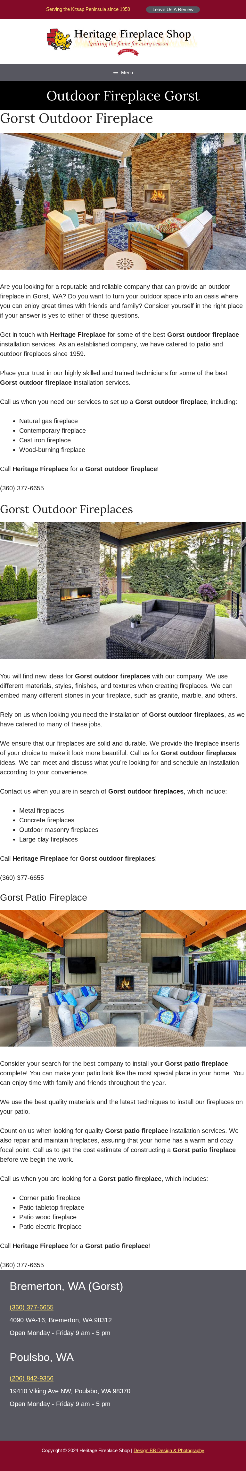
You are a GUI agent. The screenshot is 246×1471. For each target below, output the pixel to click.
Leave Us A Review (172, 9)
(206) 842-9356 (31, 1378)
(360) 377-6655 (31, 1307)
